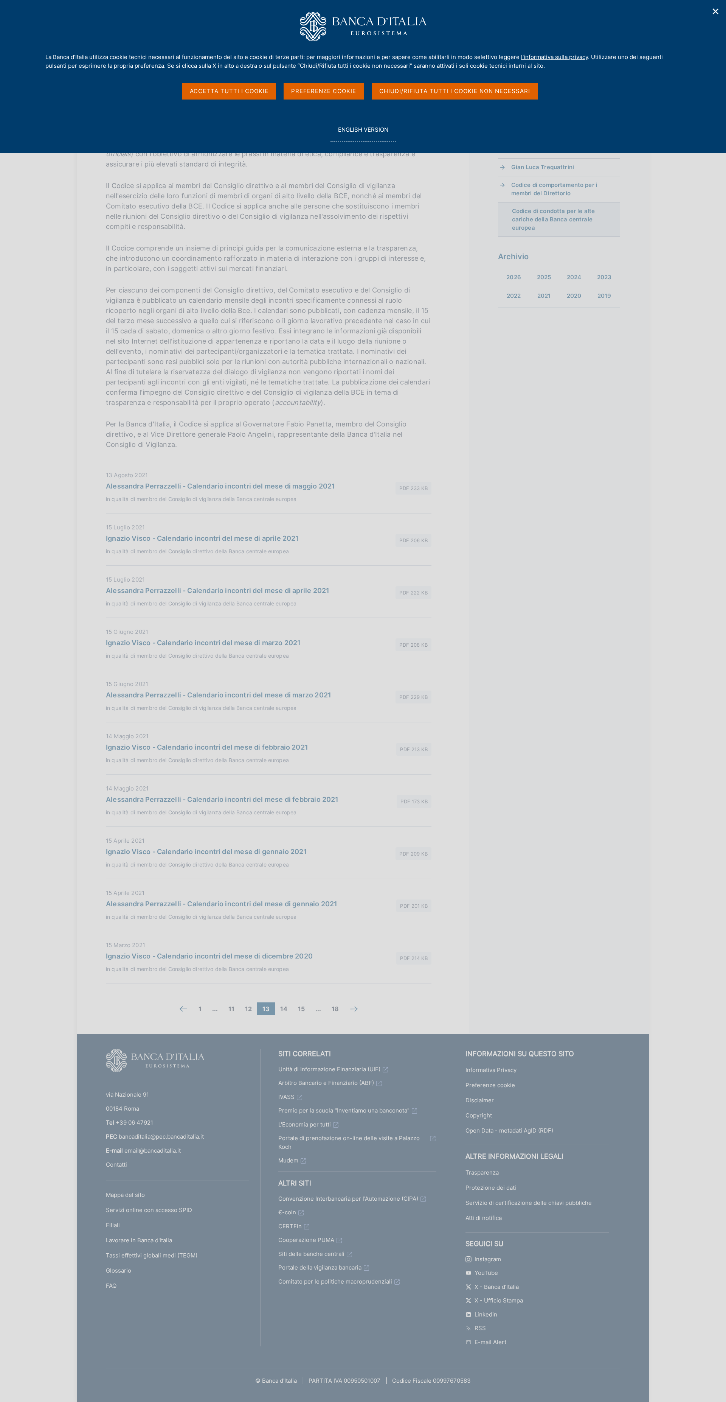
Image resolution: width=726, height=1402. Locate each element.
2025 (544, 277)
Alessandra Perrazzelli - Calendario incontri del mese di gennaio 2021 (221, 904)
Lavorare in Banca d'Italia (139, 1240)
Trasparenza (482, 1172)
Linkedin (486, 1314)
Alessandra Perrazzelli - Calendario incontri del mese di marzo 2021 (218, 695)
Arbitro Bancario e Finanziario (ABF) (326, 1082)
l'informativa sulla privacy (554, 57)
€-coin (287, 1212)
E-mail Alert (490, 1342)
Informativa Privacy (491, 1070)
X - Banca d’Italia (497, 1286)
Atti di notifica (483, 1217)
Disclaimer (479, 1100)
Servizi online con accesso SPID (149, 1210)
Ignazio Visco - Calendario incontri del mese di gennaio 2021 (206, 852)
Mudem (288, 1160)
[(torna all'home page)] (155, 1062)
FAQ (111, 1285)
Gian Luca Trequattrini (542, 167)
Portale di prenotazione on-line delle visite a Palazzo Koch (349, 1142)
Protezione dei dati (490, 1187)
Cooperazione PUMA (306, 1239)
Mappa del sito (125, 1194)
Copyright (478, 1115)
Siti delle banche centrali (311, 1253)
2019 (604, 295)
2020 (574, 295)
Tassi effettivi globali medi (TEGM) (151, 1255)
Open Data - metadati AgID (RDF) (509, 1130)
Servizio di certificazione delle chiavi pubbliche (528, 1202)
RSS (480, 1328)
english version (363, 134)
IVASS (286, 1096)
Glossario (118, 1270)
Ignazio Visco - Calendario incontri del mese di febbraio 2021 (207, 747)
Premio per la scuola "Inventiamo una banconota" (344, 1110)
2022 (514, 295)
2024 (574, 277)
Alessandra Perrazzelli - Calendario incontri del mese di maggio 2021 (220, 486)
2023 (604, 277)
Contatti (116, 1164)
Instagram (488, 1259)
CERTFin (290, 1226)
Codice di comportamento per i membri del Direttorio (554, 189)
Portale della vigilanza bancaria (319, 1267)
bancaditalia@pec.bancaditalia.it (161, 1136)
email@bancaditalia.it (152, 1150)
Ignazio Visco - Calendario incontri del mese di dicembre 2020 (209, 956)
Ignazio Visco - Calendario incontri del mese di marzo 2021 (203, 643)
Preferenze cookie (490, 1085)
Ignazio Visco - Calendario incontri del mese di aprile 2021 (202, 538)
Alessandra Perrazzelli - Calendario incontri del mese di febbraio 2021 (222, 799)
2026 (513, 277)
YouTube (486, 1272)
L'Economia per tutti (304, 1124)
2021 (544, 295)
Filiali (113, 1225)
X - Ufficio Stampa (499, 1300)
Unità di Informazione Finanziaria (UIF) (329, 1069)
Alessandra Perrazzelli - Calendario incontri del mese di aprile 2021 (217, 590)
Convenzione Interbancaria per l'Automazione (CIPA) (348, 1198)
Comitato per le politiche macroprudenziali (335, 1281)
